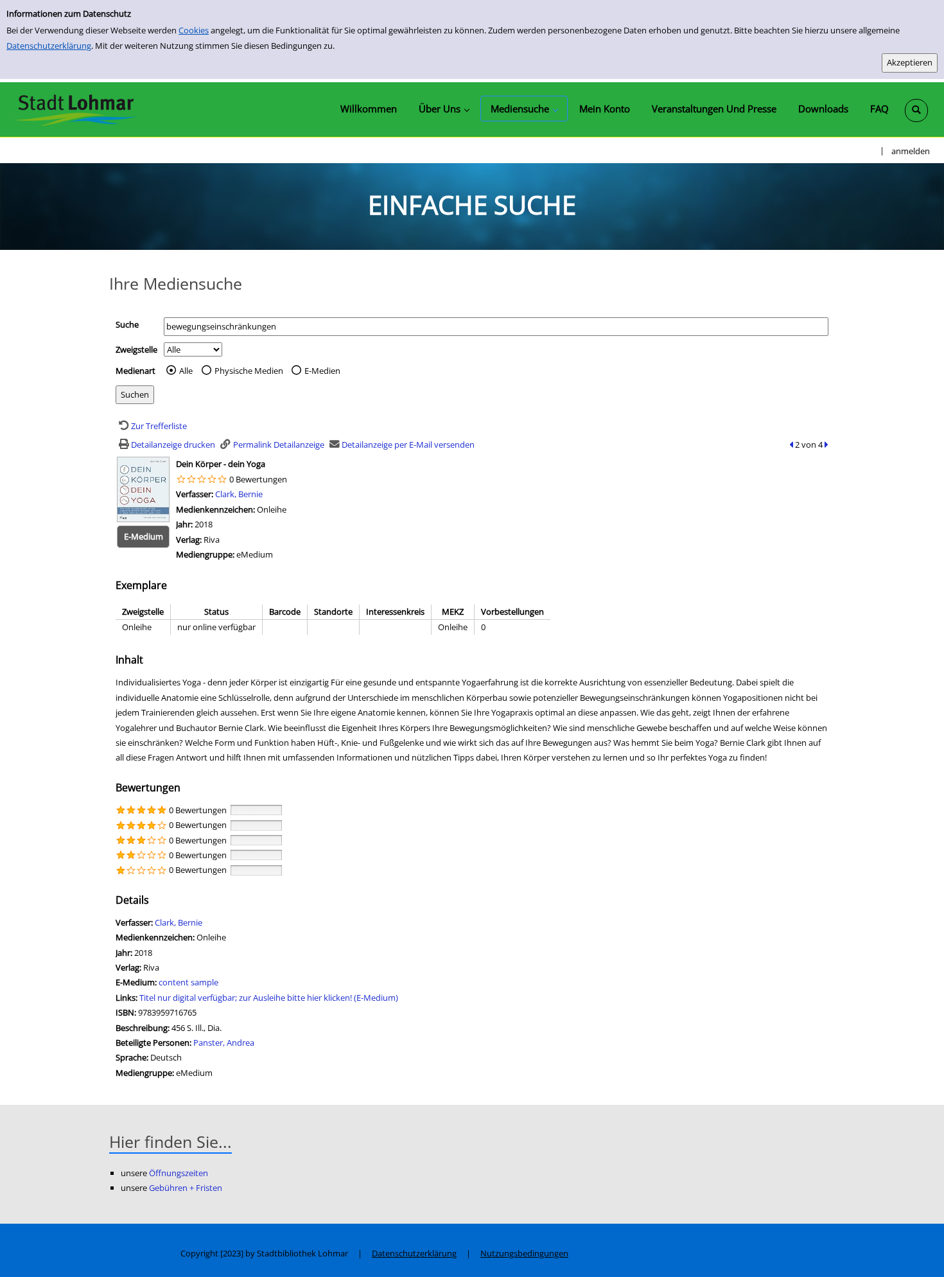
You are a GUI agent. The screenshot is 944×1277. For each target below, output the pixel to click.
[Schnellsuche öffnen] (916, 110)
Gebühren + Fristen (185, 1187)
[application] (443, 108)
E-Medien (322, 370)
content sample (188, 982)
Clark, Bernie (239, 494)
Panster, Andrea (223, 1042)
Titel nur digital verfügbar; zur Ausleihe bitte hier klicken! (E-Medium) (268, 997)
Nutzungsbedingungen (524, 1253)
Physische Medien (248, 370)
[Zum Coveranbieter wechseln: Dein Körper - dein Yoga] (143, 488)
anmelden (910, 151)
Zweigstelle (136, 349)
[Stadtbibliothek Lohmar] (75, 109)
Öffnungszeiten (178, 1173)
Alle (186, 370)
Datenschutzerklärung (48, 45)
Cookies (194, 30)
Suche (127, 324)
